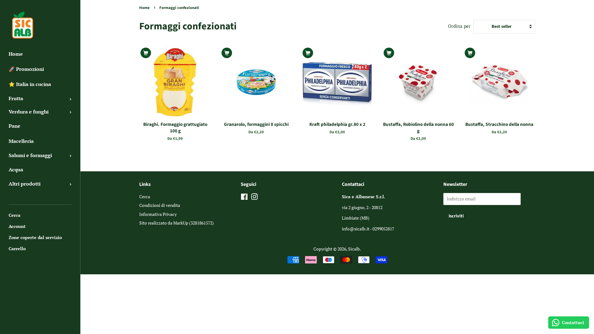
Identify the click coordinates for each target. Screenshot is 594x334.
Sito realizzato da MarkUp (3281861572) (176, 223)
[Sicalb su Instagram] (254, 198)
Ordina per (459, 26)
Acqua (16, 169)
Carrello (17, 248)
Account (17, 226)
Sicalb (354, 249)
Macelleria (21, 141)
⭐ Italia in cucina (30, 84)
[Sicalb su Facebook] (244, 198)
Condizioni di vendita (159, 205)
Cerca (14, 215)
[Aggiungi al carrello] (145, 53)
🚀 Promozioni (26, 69)
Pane (14, 125)
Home (16, 53)
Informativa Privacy (158, 214)
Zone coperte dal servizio (35, 237)
